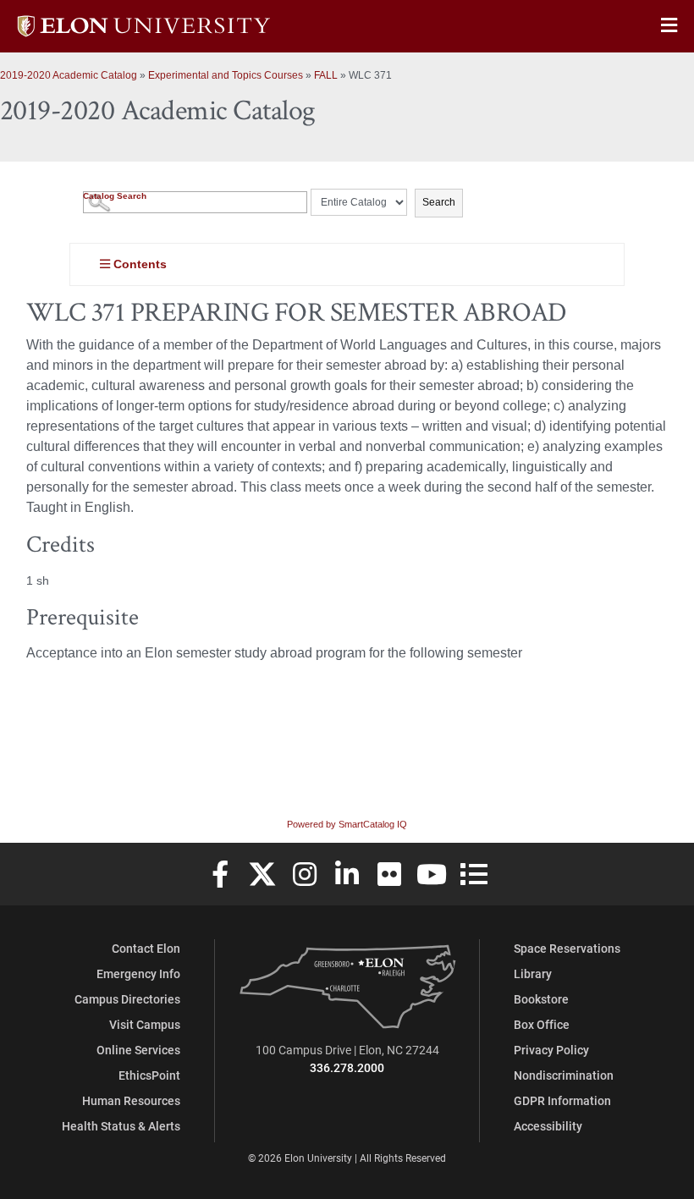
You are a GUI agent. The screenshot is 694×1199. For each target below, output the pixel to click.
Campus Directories (127, 999)
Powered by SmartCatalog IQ (347, 824)
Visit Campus (144, 1024)
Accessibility (548, 1126)
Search (438, 202)
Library (533, 973)
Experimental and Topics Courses (225, 75)
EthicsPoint (149, 1075)
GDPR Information (562, 1100)
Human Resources (131, 1100)
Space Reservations (567, 948)
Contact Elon (146, 948)
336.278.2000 (347, 1067)
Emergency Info (138, 973)
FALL (326, 75)
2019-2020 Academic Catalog (68, 75)
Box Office (542, 1024)
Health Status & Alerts (121, 1126)
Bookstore (541, 999)
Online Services (138, 1050)
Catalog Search (114, 196)
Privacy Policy (551, 1050)
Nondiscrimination (564, 1075)
